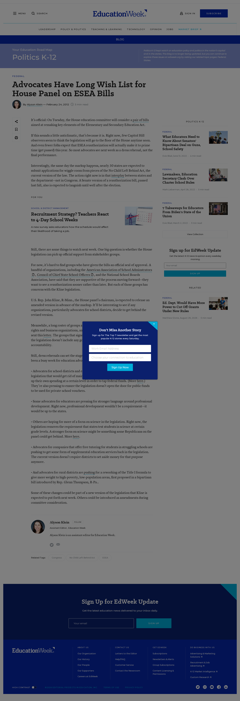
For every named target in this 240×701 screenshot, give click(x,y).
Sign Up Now (120, 367)
